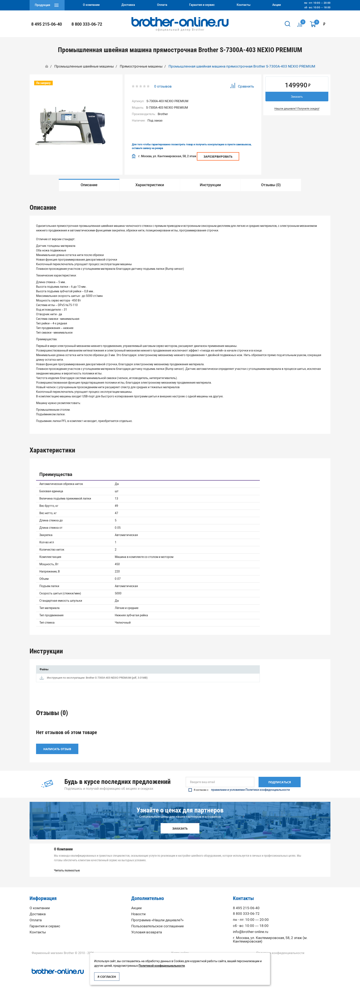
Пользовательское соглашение (157, 926)
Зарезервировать (218, 156)
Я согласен (107, 977)
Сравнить (246, 86)
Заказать (297, 96)
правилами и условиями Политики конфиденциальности (250, 790)
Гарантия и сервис (45, 926)
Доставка (38, 914)
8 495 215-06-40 (46, 24)
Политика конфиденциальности (280, 953)
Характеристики (149, 185)
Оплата (36, 920)
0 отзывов (163, 86)
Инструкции (210, 185)
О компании (40, 908)
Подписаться (279, 782)
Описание (89, 185)
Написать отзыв (57, 749)
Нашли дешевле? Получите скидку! (296, 108)
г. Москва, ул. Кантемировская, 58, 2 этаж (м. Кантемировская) (270, 939)
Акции (136, 908)
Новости (138, 914)
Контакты (38, 932)
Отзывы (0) (271, 185)
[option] (89, 185)
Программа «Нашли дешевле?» (157, 920)
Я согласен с (242, 790)
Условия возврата (146, 932)
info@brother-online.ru (250, 932)
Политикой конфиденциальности (162, 966)
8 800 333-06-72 (86, 24)
